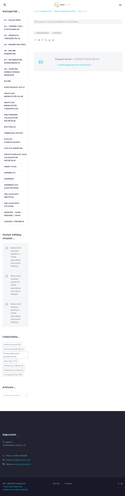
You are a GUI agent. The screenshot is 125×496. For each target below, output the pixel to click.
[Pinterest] (42, 40)
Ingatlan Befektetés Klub (64, 11)
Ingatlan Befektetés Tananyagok (11, 105)
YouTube (56, 484)
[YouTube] (122, 484)
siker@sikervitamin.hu (21, 460)
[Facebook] (35, 40)
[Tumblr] (46, 40)
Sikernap (9, 179)
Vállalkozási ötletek (13, 370)
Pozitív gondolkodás (14, 349)
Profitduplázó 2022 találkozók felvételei (15, 157)
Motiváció (10, 127)
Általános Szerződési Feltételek (16, 489)
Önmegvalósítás (42, 33)
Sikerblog (10, 173)
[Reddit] (53, 40)
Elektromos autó (14, 87)
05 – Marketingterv (15, 44)
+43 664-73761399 (19, 455)
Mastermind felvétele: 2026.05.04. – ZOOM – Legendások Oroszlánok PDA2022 (16, 285)
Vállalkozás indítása (13, 365)
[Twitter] (39, 40)
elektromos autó (12, 344)
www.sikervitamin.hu (22, 464)
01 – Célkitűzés (12, 20)
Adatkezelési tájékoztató (13, 486)
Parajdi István (46, 11)
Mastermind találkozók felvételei (11, 118)
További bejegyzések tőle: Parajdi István (74, 65)
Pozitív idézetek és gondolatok (12, 355)
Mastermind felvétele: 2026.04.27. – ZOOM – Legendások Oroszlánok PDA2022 (16, 313)
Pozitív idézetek (13, 148)
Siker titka (57, 33)
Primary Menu (120, 5)
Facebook (68, 484)
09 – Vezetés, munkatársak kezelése (12, 72)
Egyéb (7, 81)
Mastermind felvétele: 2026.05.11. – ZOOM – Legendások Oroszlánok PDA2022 (16, 257)
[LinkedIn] (50, 40)
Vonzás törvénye (14, 221)
